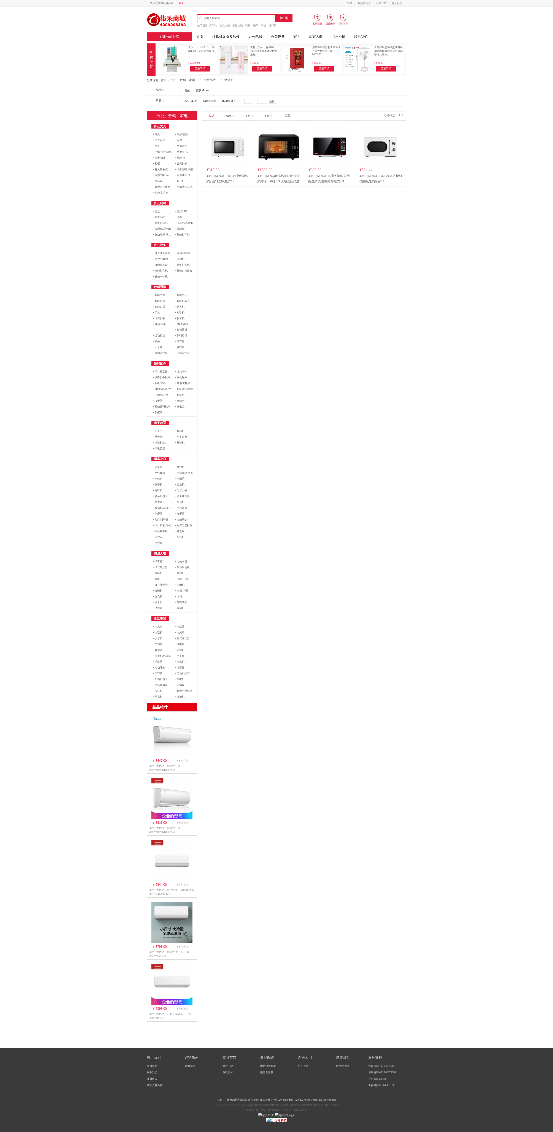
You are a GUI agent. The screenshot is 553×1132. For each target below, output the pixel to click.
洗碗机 (157, 590)
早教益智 (159, 448)
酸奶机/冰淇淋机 (163, 507)
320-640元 (190, 101)
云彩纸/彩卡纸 (162, 228)
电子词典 (181, 436)
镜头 (156, 341)
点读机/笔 (159, 442)
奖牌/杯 (180, 157)
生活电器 (160, 618)
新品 (287, 115)
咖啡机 (157, 490)
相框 (156, 163)
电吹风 (179, 661)
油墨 (178, 217)
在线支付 (227, 1072)
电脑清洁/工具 (184, 186)
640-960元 (209, 101)
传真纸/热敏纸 (184, 222)
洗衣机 (157, 596)
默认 (211, 115)
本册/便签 (181, 134)
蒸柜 (156, 578)
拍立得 (179, 341)
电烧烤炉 (181, 519)
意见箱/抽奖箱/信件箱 (166, 169)
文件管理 (159, 140)
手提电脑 (237, 25)
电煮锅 (179, 531)
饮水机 (157, 638)
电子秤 (179, 655)
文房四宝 (181, 146)
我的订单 (381, 3)
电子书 (157, 430)
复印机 (213, 25)
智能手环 (181, 295)
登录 (181, 3)
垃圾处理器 (182, 496)
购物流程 (190, 1065)
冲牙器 (179, 667)
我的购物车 (364, 3)
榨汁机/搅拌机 (162, 525)
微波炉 (229, 80)
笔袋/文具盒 (160, 192)
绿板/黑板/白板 (184, 169)
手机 (263, 25)
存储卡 (179, 400)
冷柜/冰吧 (181, 590)
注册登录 (303, 1065)
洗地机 (179, 696)
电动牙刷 (159, 667)
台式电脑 (224, 25)
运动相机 (159, 335)
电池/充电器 (182, 383)
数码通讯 (160, 287)
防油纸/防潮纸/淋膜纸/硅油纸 (170, 234)
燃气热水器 (160, 567)
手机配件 (181, 377)
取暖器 (179, 644)
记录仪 (157, 347)
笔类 (156, 134)
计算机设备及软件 (226, 36)
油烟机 (179, 584)
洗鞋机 (157, 690)
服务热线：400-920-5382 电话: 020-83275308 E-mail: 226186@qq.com (298, 1099)
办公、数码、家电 (183, 80)
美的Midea (202, 90)
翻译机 (179, 430)
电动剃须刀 (182, 673)
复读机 (179, 442)
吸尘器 (157, 650)
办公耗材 (160, 203)
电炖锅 (157, 542)
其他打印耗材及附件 (187, 234)
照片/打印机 (160, 259)
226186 (270, 1115)
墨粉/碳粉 (181, 211)
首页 (164, 80)
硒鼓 (255, 25)
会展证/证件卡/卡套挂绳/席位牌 (193, 175)
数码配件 (160, 363)
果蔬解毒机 (160, 531)
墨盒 (156, 211)
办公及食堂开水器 (164, 584)
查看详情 (200, 68)
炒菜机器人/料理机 (164, 496)
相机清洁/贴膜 (184, 389)
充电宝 (179, 406)
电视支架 (181, 602)
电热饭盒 (181, 507)
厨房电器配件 (183, 525)
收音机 (179, 318)
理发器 (157, 661)
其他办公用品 (161, 186)
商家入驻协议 (154, 1085)
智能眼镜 (159, 300)
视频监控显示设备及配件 (168, 353)
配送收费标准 (268, 1065)
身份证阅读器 (161, 253)
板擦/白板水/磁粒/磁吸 (166, 175)
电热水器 (181, 561)
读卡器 (157, 400)
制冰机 (179, 573)
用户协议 (338, 36)
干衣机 (157, 696)
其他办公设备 (183, 270)
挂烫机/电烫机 (162, 655)
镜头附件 (181, 371)
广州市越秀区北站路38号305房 (242, 1099)
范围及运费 (266, 1072)
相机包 (179, 394)
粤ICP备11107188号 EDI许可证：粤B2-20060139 (282, 1110)
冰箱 (178, 596)
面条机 (179, 484)
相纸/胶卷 (159, 383)
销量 (229, 116)
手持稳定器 (160, 371)
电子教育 (160, 422)
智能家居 (159, 306)
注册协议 (152, 1078)
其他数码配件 (161, 406)
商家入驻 (316, 36)
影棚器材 (181, 329)
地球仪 (157, 181)
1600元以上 (229, 101)
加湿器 (157, 644)
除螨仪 (179, 685)
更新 (267, 116)
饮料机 (157, 573)
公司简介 (152, 1065)
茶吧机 (179, 679)
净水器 (157, 608)
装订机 (179, 181)
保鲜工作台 (182, 578)
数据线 (157, 412)
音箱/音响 (159, 324)
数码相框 (181, 335)
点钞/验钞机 (182, 253)
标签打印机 (182, 264)
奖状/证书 (181, 151)
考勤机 (179, 259)
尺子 (156, 146)
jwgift (292, 1115)
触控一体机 (160, 276)
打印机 (272, 25)
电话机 (179, 608)
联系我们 (361, 36)
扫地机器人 (160, 679)
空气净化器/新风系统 (188, 638)
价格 (248, 116)
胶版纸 (179, 228)
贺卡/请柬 (159, 157)
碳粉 (248, 25)
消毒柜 (157, 561)
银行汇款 (227, 1065)
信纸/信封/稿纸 (162, 151)
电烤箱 (157, 478)
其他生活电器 (183, 690)
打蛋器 (179, 513)
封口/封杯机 (160, 519)
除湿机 (179, 650)
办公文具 (160, 126)
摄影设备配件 (161, 377)
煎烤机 (179, 537)
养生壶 (157, 502)
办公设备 (278, 36)
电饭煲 (157, 467)
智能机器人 (182, 300)
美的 (187, 90)
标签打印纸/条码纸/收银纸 (168, 222)
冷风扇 (157, 626)
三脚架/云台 (160, 394)
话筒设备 (159, 318)
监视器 (179, 347)
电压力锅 (181, 490)
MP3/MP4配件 (162, 389)
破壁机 (157, 484)
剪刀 (178, 140)
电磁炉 (179, 478)
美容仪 (157, 673)
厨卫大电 (160, 553)
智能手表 (159, 295)
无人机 (179, 306)
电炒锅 (157, 537)
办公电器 (255, 36)
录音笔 (157, 436)
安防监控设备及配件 (187, 353)
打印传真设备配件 (164, 264)
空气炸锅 (159, 472)
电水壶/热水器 (184, 472)
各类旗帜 (181, 163)
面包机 (179, 502)
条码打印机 (160, 270)
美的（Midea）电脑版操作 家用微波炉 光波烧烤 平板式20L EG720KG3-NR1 (329, 181)
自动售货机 (182, 567)
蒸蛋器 (157, 513)
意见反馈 (397, 3)
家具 (296, 36)
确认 (272, 101)
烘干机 (157, 602)
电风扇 (179, 632)
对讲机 (179, 312)
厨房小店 (210, 80)
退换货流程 (342, 1065)
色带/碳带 (159, 217)
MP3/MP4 (181, 324)
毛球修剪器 (160, 685)
